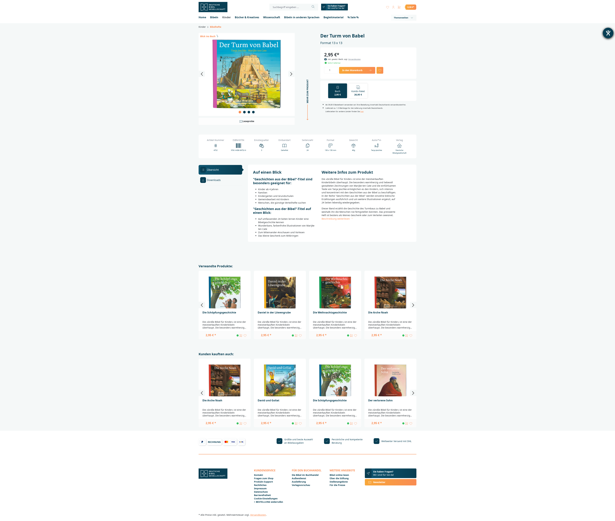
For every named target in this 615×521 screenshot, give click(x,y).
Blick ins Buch (207, 36)
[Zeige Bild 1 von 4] (240, 112)
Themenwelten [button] (401, 17)
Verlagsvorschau (301, 485)
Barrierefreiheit (262, 495)
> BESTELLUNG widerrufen (268, 501)
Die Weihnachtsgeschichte (330, 312)
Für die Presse (337, 485)
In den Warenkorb (352, 70)
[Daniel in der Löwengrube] (280, 292)
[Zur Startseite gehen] (215, 7)
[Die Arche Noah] (390, 292)
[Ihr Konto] (393, 6)
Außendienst (299, 478)
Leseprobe (248, 121)
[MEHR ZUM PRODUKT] (306, 124)
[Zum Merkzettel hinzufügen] (380, 70)
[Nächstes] (291, 74)
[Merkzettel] (388, 6)
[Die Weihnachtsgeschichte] (335, 292)
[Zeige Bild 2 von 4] (244, 112)
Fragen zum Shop (263, 478)
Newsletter (379, 482)
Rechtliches (260, 485)
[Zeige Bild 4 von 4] (253, 112)
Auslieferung (299, 481)
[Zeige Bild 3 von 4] (249, 112)
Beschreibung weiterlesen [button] (336, 218)
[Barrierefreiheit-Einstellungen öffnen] (608, 33)
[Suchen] (313, 7)
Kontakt (258, 474)
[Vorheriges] (202, 74)
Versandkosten (354, 59)
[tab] (220, 170)
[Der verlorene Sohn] (390, 380)
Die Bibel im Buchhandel (305, 474)
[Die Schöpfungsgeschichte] (225, 292)
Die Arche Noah (378, 312)
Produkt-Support (263, 481)
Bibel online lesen (339, 474)
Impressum (260, 488)
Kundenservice (264, 470)
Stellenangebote (339, 481)
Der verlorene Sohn (380, 400)
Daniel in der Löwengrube (274, 312)
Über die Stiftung (339, 478)
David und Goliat (268, 400)
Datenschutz (261, 491)
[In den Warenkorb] (241, 335)
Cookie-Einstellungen (266, 498)
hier (361, 111)
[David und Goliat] (280, 380)
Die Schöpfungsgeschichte (219, 312)
